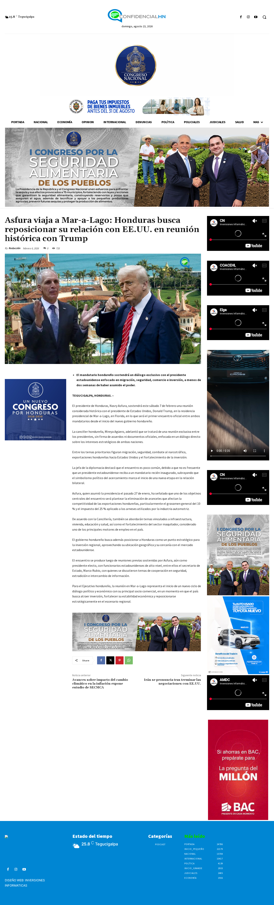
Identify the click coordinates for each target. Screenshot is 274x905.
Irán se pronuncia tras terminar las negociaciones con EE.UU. (172, 682)
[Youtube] (256, 17)
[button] (264, 17)
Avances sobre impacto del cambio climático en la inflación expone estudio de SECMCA (100, 683)
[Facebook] (241, 17)
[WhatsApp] (129, 660)
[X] (110, 660)
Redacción (14, 248)
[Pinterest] (120, 660)
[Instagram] (248, 17)
